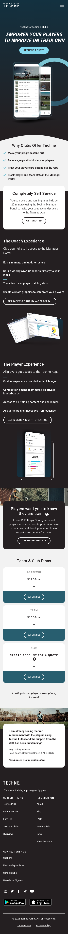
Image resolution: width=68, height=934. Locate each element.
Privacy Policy (43, 925)
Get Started (34, 220)
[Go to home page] (34, 783)
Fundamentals (10, 811)
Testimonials (43, 826)
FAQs (39, 819)
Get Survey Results (34, 540)
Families (7, 819)
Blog (39, 811)
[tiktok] (25, 891)
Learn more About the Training (28, 420)
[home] (11, 5)
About (40, 804)
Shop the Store (44, 841)
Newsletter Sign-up (13, 880)
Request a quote (34, 50)
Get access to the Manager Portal (30, 301)
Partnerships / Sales (13, 865)
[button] (61, 5)
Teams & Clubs (10, 826)
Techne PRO (9, 804)
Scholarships (10, 873)
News (39, 834)
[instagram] (5, 891)
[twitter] (12, 891)
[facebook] (19, 891)
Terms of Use (24, 925)
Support (7, 858)
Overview (8, 834)
